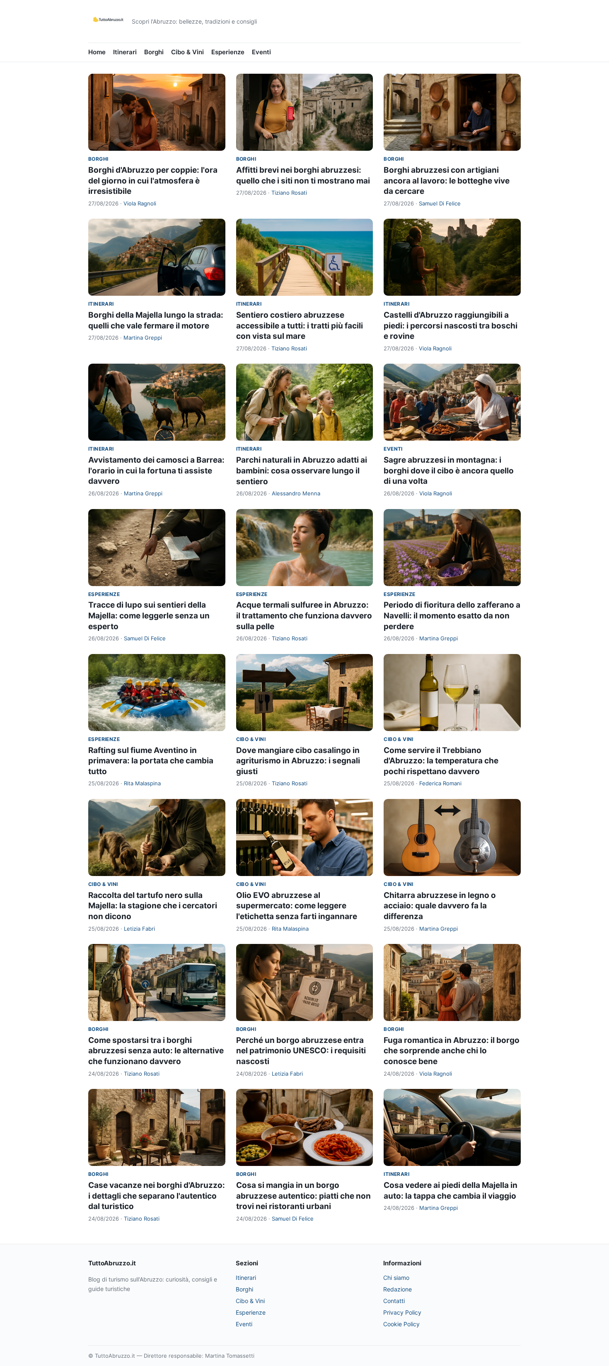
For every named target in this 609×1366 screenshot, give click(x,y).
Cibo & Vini (187, 52)
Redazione (397, 1289)
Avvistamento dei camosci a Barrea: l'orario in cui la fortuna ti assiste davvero (156, 470)
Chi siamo (396, 1277)
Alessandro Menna (296, 493)
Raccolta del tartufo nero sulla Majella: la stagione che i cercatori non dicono (152, 906)
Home (97, 52)
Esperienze (227, 52)
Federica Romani (440, 783)
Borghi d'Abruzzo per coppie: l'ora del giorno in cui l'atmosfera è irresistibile (153, 180)
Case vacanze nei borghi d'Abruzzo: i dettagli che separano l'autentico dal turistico (156, 1195)
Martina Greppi (142, 337)
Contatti (394, 1300)
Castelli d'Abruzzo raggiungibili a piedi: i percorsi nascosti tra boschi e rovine (450, 325)
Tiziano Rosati (289, 192)
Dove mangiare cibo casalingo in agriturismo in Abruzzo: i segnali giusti (298, 761)
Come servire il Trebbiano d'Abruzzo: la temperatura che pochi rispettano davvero (441, 761)
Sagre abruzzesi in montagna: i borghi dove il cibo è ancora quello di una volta (449, 470)
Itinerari (125, 52)
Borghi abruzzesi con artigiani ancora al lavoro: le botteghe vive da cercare (447, 180)
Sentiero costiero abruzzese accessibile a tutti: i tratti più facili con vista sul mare (299, 325)
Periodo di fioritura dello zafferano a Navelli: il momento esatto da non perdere (452, 615)
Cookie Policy (401, 1323)
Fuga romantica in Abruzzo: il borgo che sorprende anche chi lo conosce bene (452, 1050)
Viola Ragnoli (139, 203)
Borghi (154, 52)
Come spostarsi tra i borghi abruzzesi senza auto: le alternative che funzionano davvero (156, 1050)
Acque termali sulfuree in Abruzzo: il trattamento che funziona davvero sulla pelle (304, 615)
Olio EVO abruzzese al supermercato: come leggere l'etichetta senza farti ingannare (296, 906)
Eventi (261, 52)
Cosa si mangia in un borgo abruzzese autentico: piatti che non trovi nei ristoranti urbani (303, 1195)
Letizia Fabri (139, 928)
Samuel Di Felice (440, 203)
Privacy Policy (402, 1312)
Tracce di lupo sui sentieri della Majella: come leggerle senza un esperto (149, 615)
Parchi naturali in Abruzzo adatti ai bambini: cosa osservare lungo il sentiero (301, 470)
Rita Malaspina (142, 783)
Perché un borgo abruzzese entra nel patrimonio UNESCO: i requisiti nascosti (301, 1050)
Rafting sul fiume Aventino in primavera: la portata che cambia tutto (150, 761)
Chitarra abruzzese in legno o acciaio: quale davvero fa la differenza (440, 906)
